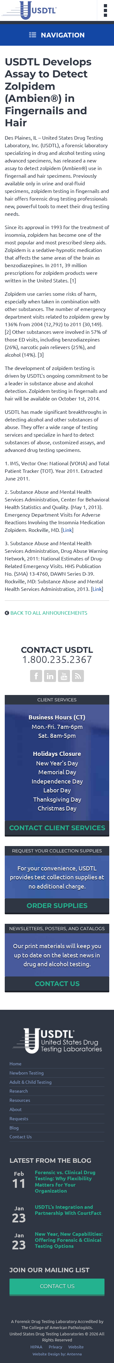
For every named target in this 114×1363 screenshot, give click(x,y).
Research (19, 1091)
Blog (14, 1127)
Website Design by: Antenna (57, 1353)
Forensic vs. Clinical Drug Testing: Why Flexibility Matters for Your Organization (65, 1181)
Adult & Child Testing (31, 1082)
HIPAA (36, 1346)
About (16, 1109)
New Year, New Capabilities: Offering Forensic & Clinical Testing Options (69, 1239)
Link (67, 529)
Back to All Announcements (48, 612)
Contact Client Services (57, 828)
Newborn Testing (27, 1072)
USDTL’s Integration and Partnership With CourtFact (68, 1209)
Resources (20, 1100)
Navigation (62, 34)
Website (76, 1346)
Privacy (55, 1346)
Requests (19, 1118)
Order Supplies (57, 906)
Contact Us (57, 984)
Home (16, 1063)
